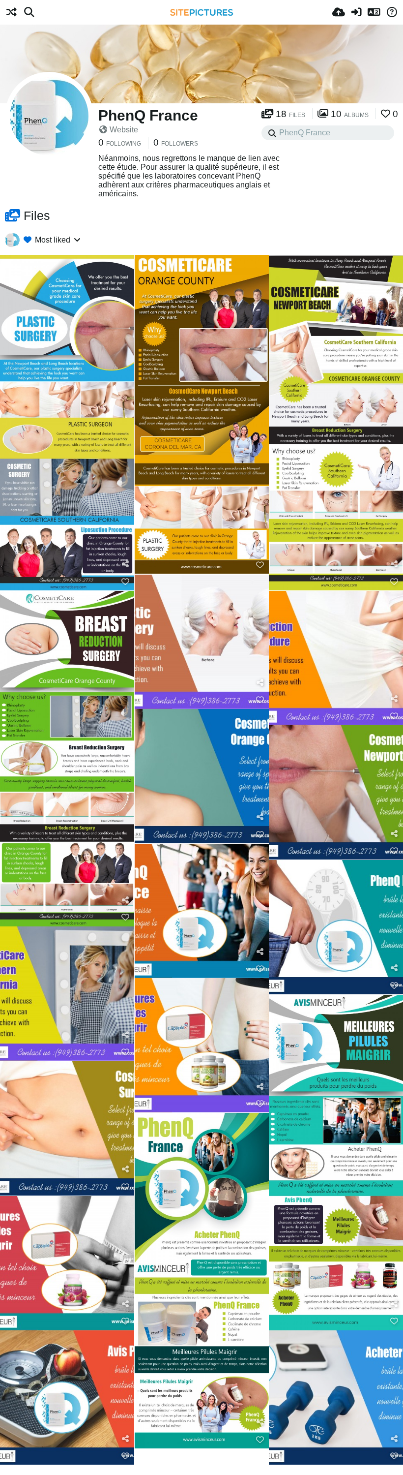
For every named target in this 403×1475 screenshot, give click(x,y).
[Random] (11, 12)
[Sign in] (356, 12)
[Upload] (338, 12)
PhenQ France (148, 115)
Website (124, 129)
